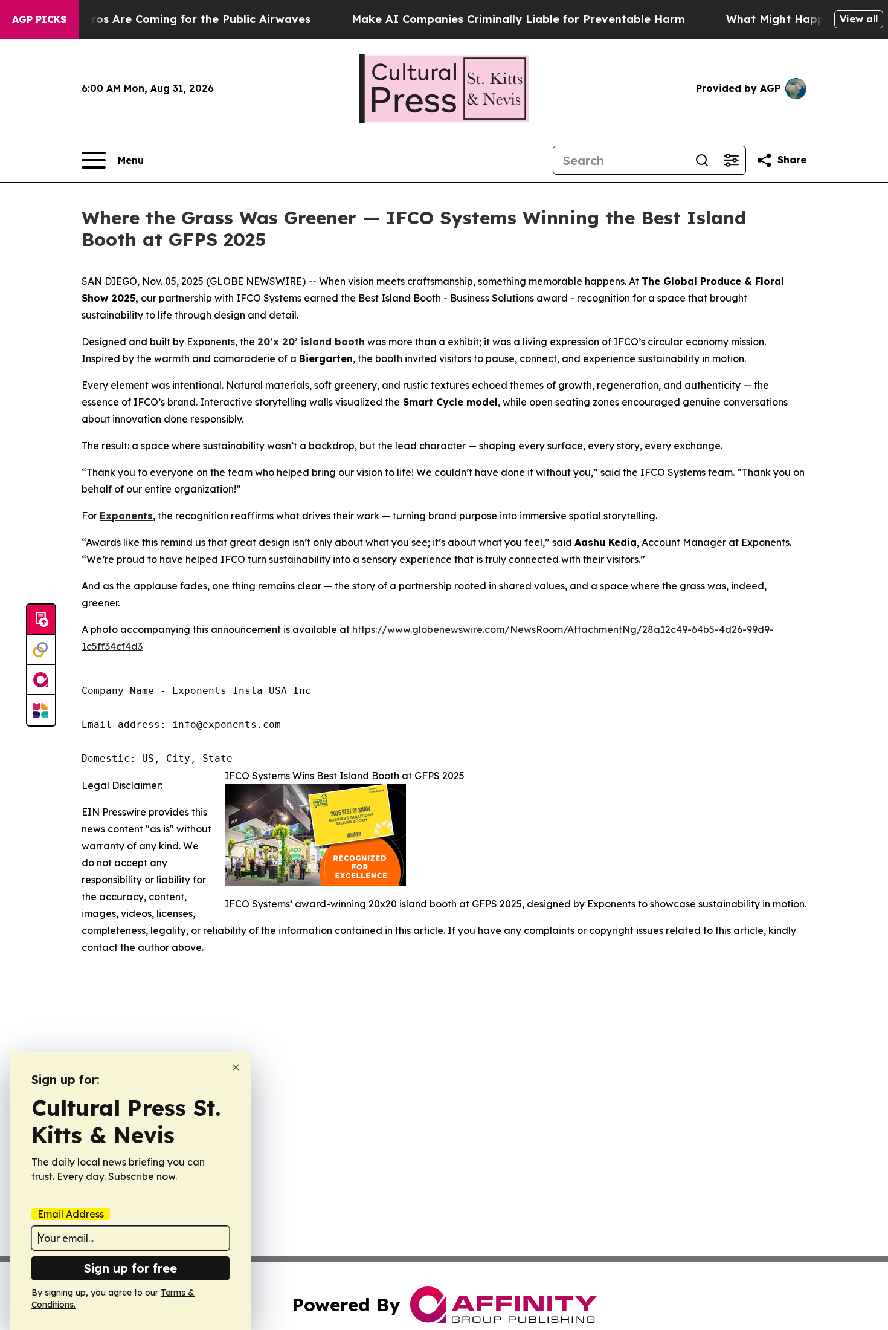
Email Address (70, 1214)
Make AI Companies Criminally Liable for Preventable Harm (518, 19)
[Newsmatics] (41, 710)
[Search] (701, 160)
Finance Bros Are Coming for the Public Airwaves (173, 19)
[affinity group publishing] (41, 680)
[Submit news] (41, 620)
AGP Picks (39, 19)
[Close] (236, 1067)
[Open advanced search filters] (730, 160)
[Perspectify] (41, 650)
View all (859, 19)
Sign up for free (130, 1268)
